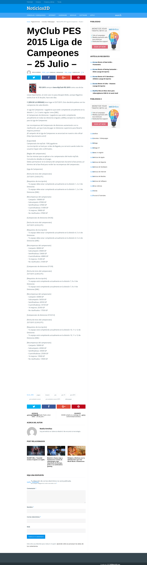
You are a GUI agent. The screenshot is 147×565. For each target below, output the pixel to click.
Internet (52, 15)
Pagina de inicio (35, 22)
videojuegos (68, 399)
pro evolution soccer (35, 399)
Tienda (59, 2)
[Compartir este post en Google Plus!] (64, 77)
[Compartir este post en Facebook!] (49, 77)
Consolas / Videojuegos (36, 15)
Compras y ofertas (49, 2)
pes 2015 (72, 395)
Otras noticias (97, 186)
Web (28, 527)
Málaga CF (96, 148)
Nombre (30, 507)
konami (47, 395)
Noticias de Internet (99, 172)
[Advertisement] (42, 377)
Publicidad (30, 2)
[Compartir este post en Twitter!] (34, 77)
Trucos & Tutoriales (99, 195)
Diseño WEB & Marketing (117, 2)
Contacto (38, 2)
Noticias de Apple (98, 157)
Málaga (95, 143)
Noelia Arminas (36, 72)
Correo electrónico (34, 517)
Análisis (95, 133)
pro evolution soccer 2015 (53, 399)
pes (55, 395)
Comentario (31, 488)
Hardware (63, 15)
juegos (38, 395)
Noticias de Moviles (99, 176)
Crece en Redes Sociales (119, 2)
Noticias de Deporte (99, 162)
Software (83, 15)
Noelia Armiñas (46, 429)
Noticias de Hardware (100, 167)
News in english (98, 152)
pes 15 (63, 395)
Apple (92, 15)
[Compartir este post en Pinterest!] (79, 77)
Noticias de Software (99, 181)
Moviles (73, 15)
